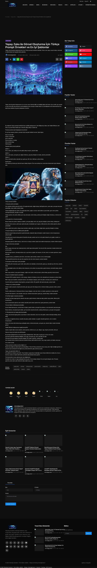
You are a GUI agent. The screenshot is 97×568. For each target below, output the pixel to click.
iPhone (67, 214)
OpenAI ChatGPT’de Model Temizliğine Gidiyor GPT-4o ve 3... (33, 470)
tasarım (23, 369)
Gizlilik (86, 214)
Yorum (7, 493)
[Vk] (26, 546)
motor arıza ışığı (69, 217)
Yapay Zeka (13, 16)
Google (83, 217)
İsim (6, 487)
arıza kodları (68, 211)
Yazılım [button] (60, 4)
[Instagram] (14, 542)
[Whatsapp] (22, 542)
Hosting (43, 567)
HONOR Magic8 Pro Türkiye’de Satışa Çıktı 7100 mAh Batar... (84, 165)
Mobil (75, 208)
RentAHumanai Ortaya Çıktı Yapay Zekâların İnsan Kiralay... (52, 448)
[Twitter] (10, 542)
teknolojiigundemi (18, 406)
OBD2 (81, 211)
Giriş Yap (81, 1)
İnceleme (75, 211)
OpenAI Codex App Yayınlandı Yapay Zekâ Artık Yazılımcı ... (13, 448)
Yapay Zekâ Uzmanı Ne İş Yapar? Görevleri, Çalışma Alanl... (14, 469)
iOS (71, 208)
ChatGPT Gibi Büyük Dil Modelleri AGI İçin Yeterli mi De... (53, 469)
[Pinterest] (14, 546)
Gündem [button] (31, 4)
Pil (81, 214)
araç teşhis (77, 217)
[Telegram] (10, 546)
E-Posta (36, 487)
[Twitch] (22, 546)
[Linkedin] (18, 546)
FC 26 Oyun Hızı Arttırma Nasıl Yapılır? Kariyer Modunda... (84, 108)
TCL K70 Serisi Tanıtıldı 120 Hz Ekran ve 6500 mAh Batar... (84, 157)
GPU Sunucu (49, 567)
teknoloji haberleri (75, 214)
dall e (60, 366)
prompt (22, 366)
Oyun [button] (66, 4)
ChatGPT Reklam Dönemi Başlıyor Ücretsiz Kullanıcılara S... (33, 449)
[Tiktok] (18, 542)
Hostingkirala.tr (31, 567)
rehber (28, 369)
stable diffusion (53, 366)
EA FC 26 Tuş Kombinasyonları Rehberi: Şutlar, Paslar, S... (82, 116)
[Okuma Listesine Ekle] (60, 59)
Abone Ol (88, 533)
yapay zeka (16, 366)
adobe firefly (16, 369)
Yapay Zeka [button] (52, 4)
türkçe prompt (29, 366)
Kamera (86, 211)
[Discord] (7, 546)
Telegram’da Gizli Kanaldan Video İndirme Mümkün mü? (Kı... (83, 133)
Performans (68, 220)
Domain (38, 567)
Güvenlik (86, 205)
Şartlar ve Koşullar (86, 562)
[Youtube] (26, 542)
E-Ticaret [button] (80, 4)
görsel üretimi (37, 366)
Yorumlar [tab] (9, 483)
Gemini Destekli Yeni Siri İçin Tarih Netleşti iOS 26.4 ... (83, 181)
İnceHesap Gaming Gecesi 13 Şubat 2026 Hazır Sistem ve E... (83, 149)
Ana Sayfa (25, 4)
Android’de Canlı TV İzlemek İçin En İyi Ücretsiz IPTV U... (84, 100)
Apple (67, 208)
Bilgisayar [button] (44, 4)
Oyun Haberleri (82, 208)
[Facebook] (7, 542)
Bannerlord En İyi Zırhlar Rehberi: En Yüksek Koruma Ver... (84, 125)
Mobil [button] (37, 4)
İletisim (6, 1)
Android (74, 205)
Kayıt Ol (86, 1)
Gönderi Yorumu (11, 504)
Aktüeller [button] (72, 4)
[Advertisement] (48, 29)
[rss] (7, 550)
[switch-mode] (91, 1)
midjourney (45, 366)
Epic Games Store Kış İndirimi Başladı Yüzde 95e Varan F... (84, 173)
